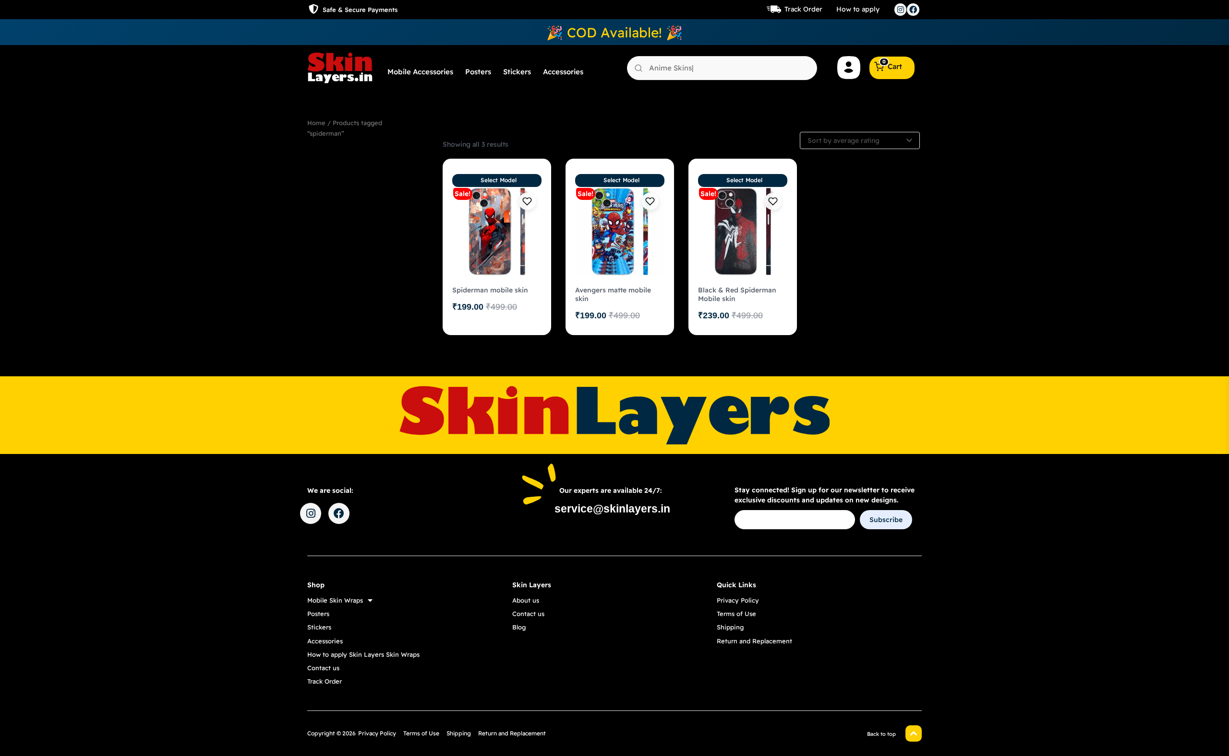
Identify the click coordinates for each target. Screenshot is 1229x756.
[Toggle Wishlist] (527, 201)
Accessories (563, 71)
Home (316, 123)
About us (525, 600)
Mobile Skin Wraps (335, 600)
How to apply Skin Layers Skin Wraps (363, 654)
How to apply (858, 9)
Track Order (803, 9)
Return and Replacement (754, 641)
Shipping (730, 627)
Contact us (323, 668)
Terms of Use (736, 613)
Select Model (499, 180)
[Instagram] (900, 9)
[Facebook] (913, 9)
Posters (478, 71)
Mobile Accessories (420, 71)
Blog (519, 627)
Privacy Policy (738, 600)
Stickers (517, 71)
